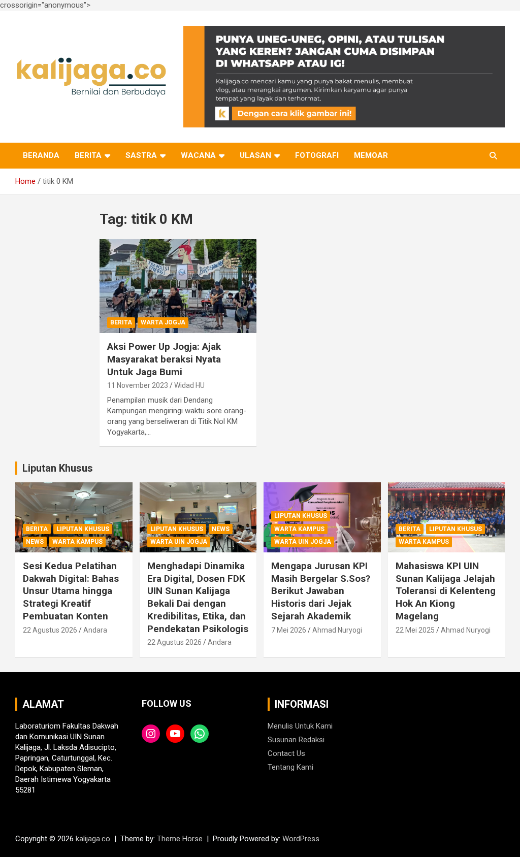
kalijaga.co (93, 838)
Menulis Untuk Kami (300, 726)
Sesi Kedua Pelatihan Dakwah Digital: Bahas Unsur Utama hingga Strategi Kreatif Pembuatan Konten (71, 591)
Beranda (41, 155)
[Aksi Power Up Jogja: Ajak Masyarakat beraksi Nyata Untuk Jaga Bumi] (178, 286)
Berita (88, 155)
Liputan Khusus (57, 468)
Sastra (141, 155)
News (35, 541)
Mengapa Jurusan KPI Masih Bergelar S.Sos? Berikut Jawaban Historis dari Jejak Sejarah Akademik (320, 591)
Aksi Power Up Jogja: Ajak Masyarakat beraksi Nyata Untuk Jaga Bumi (164, 359)
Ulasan (255, 155)
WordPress (300, 838)
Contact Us (286, 753)
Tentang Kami (290, 767)
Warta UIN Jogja (178, 541)
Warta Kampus (77, 541)
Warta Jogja (163, 322)
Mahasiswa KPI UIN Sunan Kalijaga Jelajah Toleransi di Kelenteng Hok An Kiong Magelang (446, 591)
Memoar (371, 155)
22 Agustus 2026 (50, 630)
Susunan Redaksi (296, 739)
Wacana (198, 155)
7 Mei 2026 (288, 630)
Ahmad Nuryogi (337, 630)
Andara (95, 630)
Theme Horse (180, 838)
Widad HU (189, 385)
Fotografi (317, 155)
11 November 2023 (137, 385)
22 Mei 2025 (415, 630)
